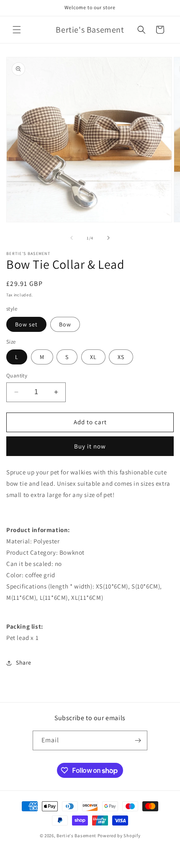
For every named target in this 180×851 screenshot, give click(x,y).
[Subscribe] (138, 740)
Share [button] (23, 662)
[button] (17, 29)
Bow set (26, 324)
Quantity (16, 375)
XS (121, 357)
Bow (65, 324)
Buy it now (90, 446)
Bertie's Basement (76, 835)
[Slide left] (71, 238)
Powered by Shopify (119, 835)
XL (93, 357)
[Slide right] (108, 238)
